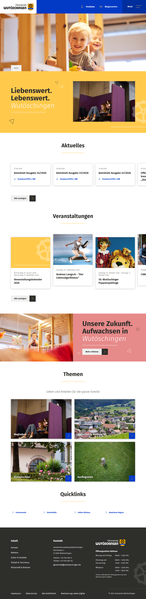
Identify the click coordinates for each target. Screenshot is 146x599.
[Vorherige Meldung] (7, 173)
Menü (130, 7)
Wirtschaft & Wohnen (20, 568)
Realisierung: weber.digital (73, 594)
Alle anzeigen (20, 198)
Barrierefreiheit (49, 594)
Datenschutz (31, 594)
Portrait (14, 548)
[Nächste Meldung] (139, 173)
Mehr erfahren (92, 352)
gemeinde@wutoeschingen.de (67, 565)
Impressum (16, 594)
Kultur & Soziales (19, 558)
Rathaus (14, 553)
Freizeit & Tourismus (20, 563)
